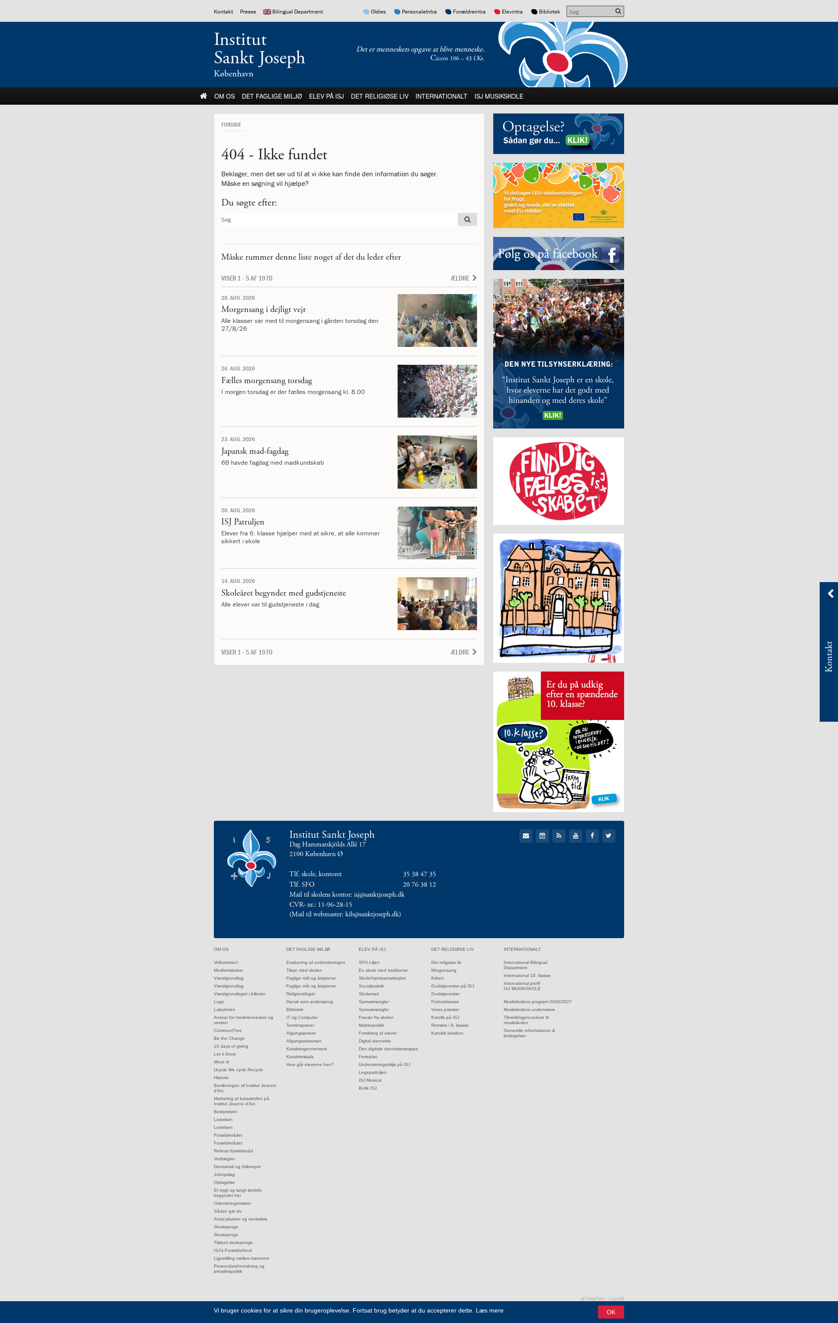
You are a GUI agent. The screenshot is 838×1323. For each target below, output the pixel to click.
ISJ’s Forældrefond (233, 1250)
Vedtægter (224, 1158)
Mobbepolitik (371, 1025)
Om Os (224, 96)
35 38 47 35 (419, 874)
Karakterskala (300, 1056)
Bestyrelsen (225, 1111)
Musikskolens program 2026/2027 (538, 1001)
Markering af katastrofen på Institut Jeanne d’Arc (241, 1101)
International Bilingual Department (525, 965)
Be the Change (229, 1038)
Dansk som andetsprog (309, 1001)
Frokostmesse (445, 1001)
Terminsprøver (300, 1025)
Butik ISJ (368, 1088)
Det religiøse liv (380, 96)
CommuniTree (228, 1030)
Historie (221, 1077)
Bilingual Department (297, 11)
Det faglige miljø (272, 96)
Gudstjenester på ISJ (452, 986)
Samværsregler (374, 1001)
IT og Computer (302, 1017)
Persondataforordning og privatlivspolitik (239, 1269)
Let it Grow (225, 1054)
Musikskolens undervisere (529, 1009)
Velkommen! (226, 962)
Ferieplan (368, 1056)
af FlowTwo (592, 1298)
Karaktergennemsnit (306, 1048)
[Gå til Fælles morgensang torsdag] (437, 391)
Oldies (378, 11)
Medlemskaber (228, 970)
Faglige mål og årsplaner (311, 978)
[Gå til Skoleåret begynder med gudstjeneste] (437, 603)
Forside (231, 124)
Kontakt (223, 11)
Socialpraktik (371, 986)
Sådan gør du (228, 1211)
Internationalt (441, 96)
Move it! (222, 1061)
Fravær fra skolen (376, 1017)
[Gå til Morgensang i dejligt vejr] (437, 320)
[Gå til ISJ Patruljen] (437, 533)
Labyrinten (224, 1009)
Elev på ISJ (326, 96)
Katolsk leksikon (447, 1033)
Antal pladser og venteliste (241, 1219)
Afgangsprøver (301, 1033)
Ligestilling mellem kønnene (241, 1258)
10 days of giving (231, 1046)
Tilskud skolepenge (233, 1242)
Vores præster (445, 1009)
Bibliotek (549, 11)
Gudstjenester (445, 993)
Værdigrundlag (229, 978)
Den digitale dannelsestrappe (388, 1048)
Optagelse (224, 1182)
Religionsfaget (300, 993)
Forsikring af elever (378, 1033)
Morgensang (444, 970)
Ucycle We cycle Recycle (238, 1069)
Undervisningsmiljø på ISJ (384, 1064)
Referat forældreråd (233, 1150)
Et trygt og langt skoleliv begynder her (238, 1193)
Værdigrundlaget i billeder (239, 993)
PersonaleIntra (419, 11)
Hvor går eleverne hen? (310, 1064)
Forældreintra (469, 11)
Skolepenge (226, 1226)
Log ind (616, 1298)
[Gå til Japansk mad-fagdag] (437, 461)
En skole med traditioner (383, 970)
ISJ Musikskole (498, 96)
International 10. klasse (527, 975)
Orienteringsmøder (232, 1203)
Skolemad (369, 993)
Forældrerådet (228, 1135)
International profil (522, 983)
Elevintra (512, 11)
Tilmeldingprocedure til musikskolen (526, 1020)
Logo (219, 1001)
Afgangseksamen (304, 1041)
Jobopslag (224, 1174)
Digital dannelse (375, 1041)
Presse (248, 11)
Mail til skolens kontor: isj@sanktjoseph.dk (347, 894)
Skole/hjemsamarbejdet (382, 978)
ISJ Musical (370, 1080)
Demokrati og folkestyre (237, 1166)
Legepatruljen (373, 1072)
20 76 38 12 (419, 884)
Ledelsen (223, 1119)
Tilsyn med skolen (304, 970)
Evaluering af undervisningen (315, 962)
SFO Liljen (369, 962)
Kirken (437, 978)
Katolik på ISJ (445, 1017)
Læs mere (490, 1310)
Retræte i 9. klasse (450, 1025)
